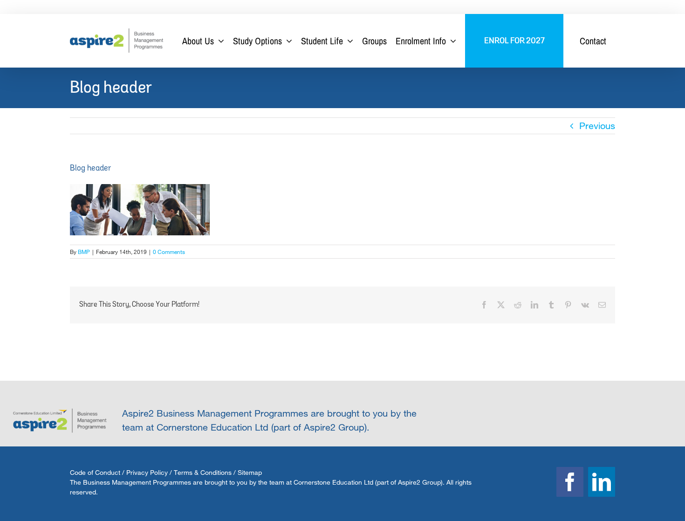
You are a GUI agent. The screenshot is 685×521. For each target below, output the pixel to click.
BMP (84, 251)
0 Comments (169, 251)
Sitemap (250, 472)
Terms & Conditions (203, 472)
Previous (597, 125)
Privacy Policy (147, 472)
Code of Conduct (95, 472)
